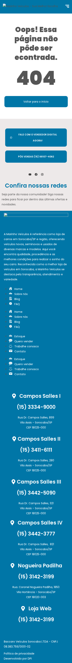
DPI (30, 658)
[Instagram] (42, 174)
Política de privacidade (19, 653)
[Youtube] (30, 174)
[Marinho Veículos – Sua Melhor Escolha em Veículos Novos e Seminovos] (32, 7)
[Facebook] (36, 174)
